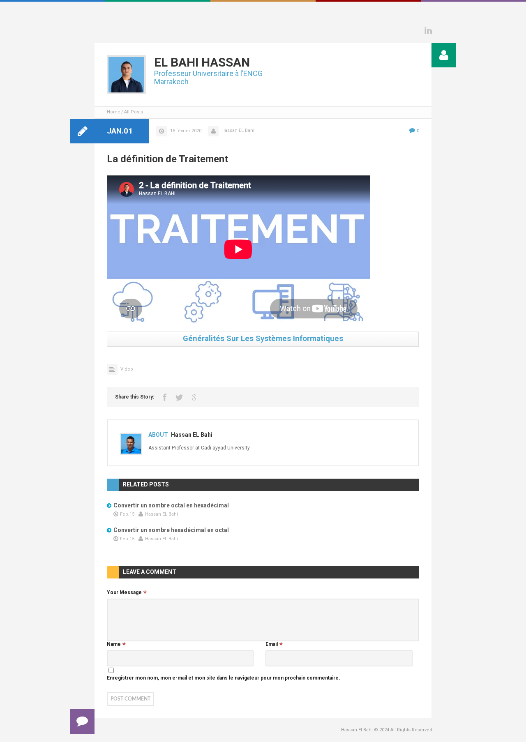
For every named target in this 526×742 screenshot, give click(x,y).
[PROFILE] (443, 55)
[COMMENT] (82, 721)
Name (114, 644)
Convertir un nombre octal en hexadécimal (171, 505)
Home (113, 112)
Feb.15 (127, 514)
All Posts (133, 112)
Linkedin (428, 30)
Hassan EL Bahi (237, 130)
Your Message (124, 592)
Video (126, 369)
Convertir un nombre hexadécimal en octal (171, 530)
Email (271, 644)
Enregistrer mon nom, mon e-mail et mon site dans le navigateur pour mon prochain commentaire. (223, 678)
